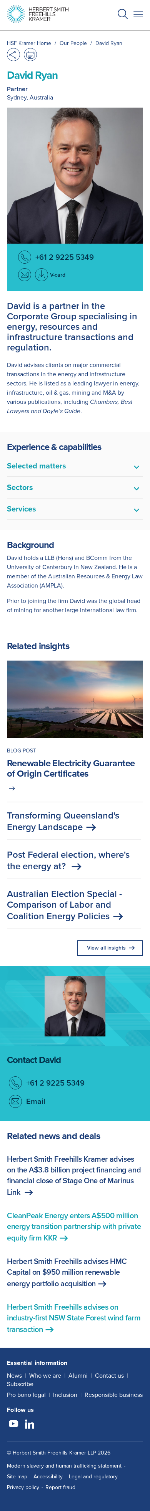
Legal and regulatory (93, 1477)
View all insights (106, 948)
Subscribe (20, 1384)
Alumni (78, 1375)
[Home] (37, 14)
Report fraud (60, 1487)
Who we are (45, 1375)
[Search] (116, 33)
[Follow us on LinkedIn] (29, 1425)
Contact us (109, 1375)
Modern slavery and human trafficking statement (64, 1466)
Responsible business (114, 1394)
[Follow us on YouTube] (13, 1425)
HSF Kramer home (29, 43)
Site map (17, 1477)
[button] (123, 15)
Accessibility (48, 1477)
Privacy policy (23, 1487)
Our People (73, 43)
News (14, 1375)
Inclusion (65, 1394)
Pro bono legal (26, 1394)
